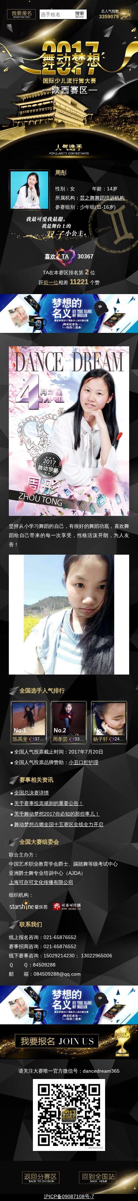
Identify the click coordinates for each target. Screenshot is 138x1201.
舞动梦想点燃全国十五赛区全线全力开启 (58, 824)
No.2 (60, 730)
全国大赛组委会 (39, 842)
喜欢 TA (57, 257)
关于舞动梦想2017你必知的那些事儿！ (57, 814)
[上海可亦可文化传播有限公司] (67, 908)
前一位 (51, 282)
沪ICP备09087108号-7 (69, 1196)
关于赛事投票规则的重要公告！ (49, 803)
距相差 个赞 (69, 282)
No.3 (100, 730)
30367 (85, 257)
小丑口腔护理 (83, 762)
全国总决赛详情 (31, 792)
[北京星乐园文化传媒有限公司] (28, 908)
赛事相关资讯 (36, 780)
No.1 (20, 730)
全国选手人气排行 (42, 691)
